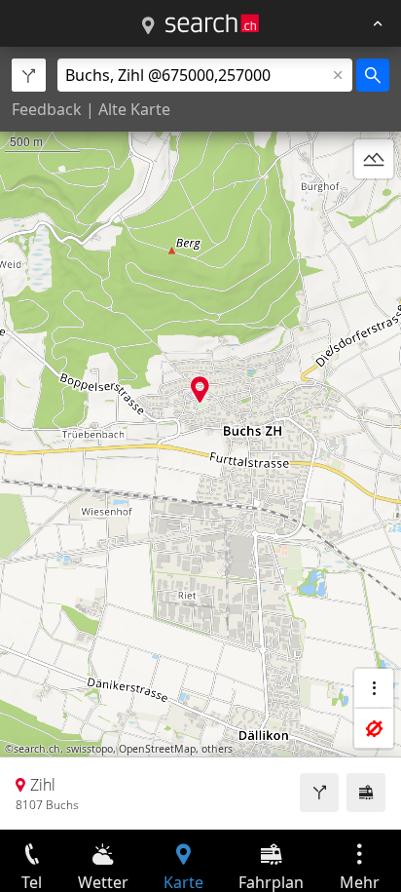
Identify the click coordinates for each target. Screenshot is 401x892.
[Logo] (212, 23)
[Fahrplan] (365, 792)
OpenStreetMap (157, 749)
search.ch (37, 749)
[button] (200, 389)
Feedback (47, 109)
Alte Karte (134, 109)
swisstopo (89, 749)
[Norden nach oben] (373, 205)
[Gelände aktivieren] (373, 158)
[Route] (319, 792)
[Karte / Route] (148, 26)
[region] (200, 438)
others (217, 749)
